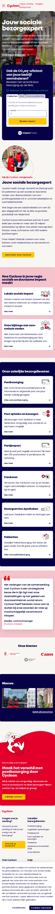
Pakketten (12, 96)
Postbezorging (35, 826)
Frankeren (32, 842)
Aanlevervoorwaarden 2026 (38, 847)
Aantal (13, 110)
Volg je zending (26, 4)
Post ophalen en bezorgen (35, 837)
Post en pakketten (35, 96)
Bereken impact (27, 121)
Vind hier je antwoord (10, 844)
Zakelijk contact (13, 796)
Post (22, 96)
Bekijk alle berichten (43, 711)
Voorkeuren (18, 907)
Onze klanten (34, 852)
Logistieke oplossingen (38, 829)
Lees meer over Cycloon (18, 254)
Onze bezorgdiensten (13, 54)
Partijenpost (33, 833)
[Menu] (3, 5)
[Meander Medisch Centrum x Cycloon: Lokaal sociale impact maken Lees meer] (19, 698)
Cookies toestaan (41, 907)
